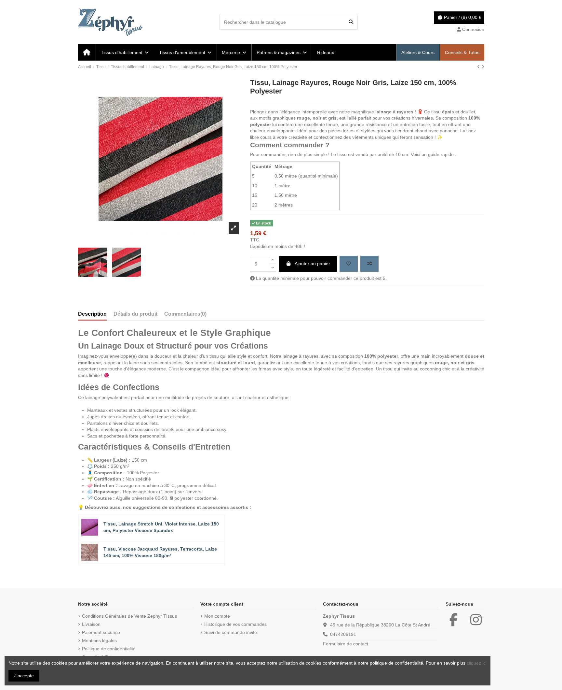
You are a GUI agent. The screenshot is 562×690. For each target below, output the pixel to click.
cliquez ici (477, 663)
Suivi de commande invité (230, 632)
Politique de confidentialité (109, 648)
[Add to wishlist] (349, 264)
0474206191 (343, 634)
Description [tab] (92, 314)
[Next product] (482, 66)
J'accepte (24, 675)
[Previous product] (479, 66)
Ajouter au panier (312, 263)
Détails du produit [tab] (135, 314)
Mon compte (217, 616)
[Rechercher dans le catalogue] (351, 22)
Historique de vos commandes (235, 624)
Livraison (91, 624)
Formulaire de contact (345, 643)
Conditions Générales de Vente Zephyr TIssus (129, 616)
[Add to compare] (369, 264)
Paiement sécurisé (101, 632)
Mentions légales (99, 640)
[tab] (185, 315)
